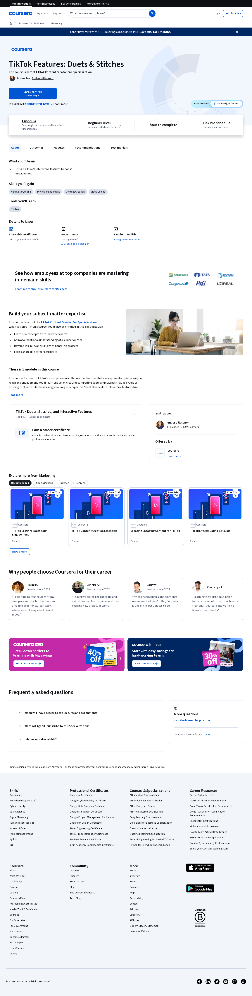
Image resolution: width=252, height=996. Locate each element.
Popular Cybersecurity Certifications (210, 843)
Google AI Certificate (81, 795)
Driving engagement (48, 192)
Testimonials (119, 148)
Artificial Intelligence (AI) (23, 801)
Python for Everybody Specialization (150, 845)
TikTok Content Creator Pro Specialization (69, 322)
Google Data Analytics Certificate (88, 806)
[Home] (10, 23)
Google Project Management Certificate (92, 817)
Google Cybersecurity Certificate (88, 801)
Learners (75, 870)
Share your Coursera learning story (209, 849)
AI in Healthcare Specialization (146, 812)
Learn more (60, 104)
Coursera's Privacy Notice (150, 767)
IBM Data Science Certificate (85, 839)
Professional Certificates (23, 904)
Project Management (21, 834)
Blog (72, 887)
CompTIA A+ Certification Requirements (212, 806)
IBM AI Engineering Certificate (86, 828)
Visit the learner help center (192, 720)
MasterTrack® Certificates (24, 909)
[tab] (20, 483)
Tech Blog (75, 898)
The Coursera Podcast (82, 893)
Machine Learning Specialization (147, 834)
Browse (23, 23)
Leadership (16, 881)
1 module (29, 121)
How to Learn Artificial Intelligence (208, 832)
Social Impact (17, 942)
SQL (12, 845)
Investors (135, 876)
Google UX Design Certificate (86, 823)
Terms (133, 881)
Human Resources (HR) (22, 823)
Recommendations (87, 148)
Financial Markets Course (143, 828)
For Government (19, 926)
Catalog (14, 893)
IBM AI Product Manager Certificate (89, 834)
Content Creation (75, 192)
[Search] (152, 13)
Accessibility (137, 898)
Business (39, 23)
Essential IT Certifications (204, 821)
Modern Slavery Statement (144, 926)
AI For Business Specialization (146, 801)
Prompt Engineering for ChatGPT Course (152, 839)
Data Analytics (17, 812)
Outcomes (36, 148)
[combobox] (104, 13)
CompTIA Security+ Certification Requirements (207, 813)
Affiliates (134, 920)
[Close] (237, 32)
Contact (134, 904)
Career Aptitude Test (201, 795)
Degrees (14, 915)
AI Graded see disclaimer (75, 244)
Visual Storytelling (21, 192)
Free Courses (17, 948)
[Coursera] (20, 13)
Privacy (134, 887)
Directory (135, 915)
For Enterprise (17, 920)
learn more (205, 734)
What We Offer (17, 876)
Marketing (56, 23)
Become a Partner (19, 937)
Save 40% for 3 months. (155, 32)
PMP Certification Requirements (207, 837)
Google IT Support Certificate (86, 812)
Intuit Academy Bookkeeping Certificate (92, 845)
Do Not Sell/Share (139, 931)
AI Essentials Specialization (145, 795)
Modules (59, 148)
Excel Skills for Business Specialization (151, 823)
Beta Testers (77, 881)
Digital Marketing (19, 817)
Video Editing (98, 192)
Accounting (16, 795)
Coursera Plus (17, 898)
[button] (58, 13)
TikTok (15, 209)
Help (132, 893)
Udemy (13, 954)
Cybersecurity (17, 806)
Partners (74, 876)
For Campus (16, 931)
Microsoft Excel (18, 828)
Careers (14, 887)
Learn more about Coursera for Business (41, 289)
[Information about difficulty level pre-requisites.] (120, 127)
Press (133, 870)
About (15, 148)
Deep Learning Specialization (146, 817)
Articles (134, 909)
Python (13, 839)
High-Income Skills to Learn (204, 826)
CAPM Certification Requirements (208, 801)
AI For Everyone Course (143, 806)
